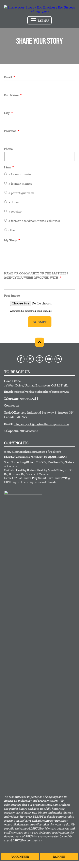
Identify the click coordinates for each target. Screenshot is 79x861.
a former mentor (20, 174)
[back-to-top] (39, 342)
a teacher (15, 211)
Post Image (12, 295)
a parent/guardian (21, 193)
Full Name (13, 95)
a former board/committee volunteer (34, 221)
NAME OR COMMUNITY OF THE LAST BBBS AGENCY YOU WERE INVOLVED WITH (36, 275)
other (12, 230)
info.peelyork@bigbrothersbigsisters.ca (41, 392)
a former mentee (20, 183)
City (8, 113)
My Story (12, 240)
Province (11, 131)
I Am (9, 167)
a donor (14, 202)
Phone (8, 149)
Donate (59, 857)
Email (9, 77)
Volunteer (20, 857)
